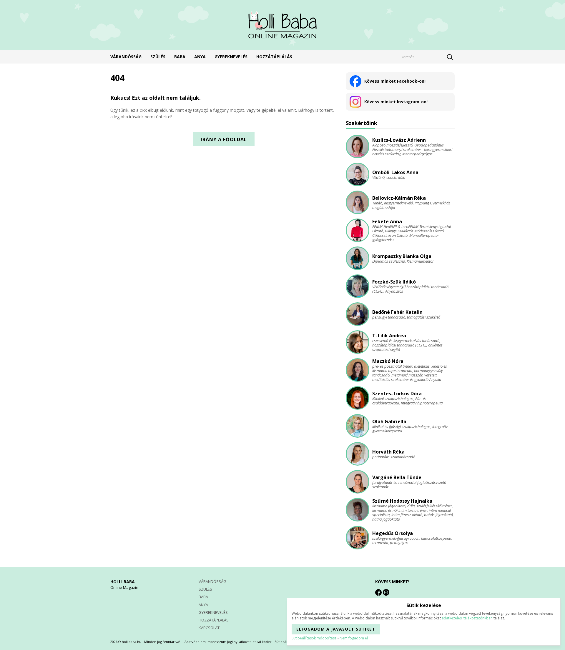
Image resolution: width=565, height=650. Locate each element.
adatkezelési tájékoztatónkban (467, 618)
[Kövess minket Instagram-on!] (386, 592)
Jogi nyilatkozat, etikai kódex (249, 641)
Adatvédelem (195, 641)
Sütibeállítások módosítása (314, 638)
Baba (179, 56)
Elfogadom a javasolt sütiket (335, 629)
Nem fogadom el (354, 638)
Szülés (157, 56)
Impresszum (216, 641)
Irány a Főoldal (224, 139)
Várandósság (126, 56)
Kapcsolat (209, 627)
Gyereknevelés (231, 56)
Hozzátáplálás (274, 56)
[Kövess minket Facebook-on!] (378, 592)
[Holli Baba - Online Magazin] (282, 25)
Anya (200, 56)
